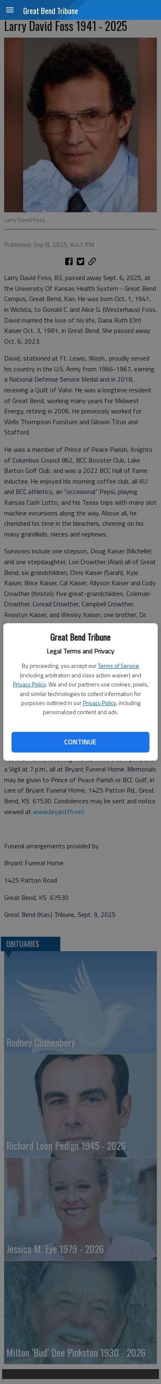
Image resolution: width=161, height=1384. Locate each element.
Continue (80, 742)
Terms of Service (118, 665)
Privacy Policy (29, 684)
